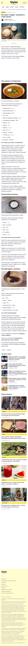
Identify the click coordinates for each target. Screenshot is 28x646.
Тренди (7, 6)
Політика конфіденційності (7, 593)
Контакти (3, 582)
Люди (3, 6)
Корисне (12, 6)
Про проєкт (3, 579)
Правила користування (6, 589)
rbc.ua (24, 2)
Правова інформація (6, 591)
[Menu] (2, 2)
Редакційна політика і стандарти (8, 580)
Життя (6, 9)
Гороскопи (22, 6)
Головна (2, 9)
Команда (3, 584)
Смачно (16, 6)
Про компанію (4, 586)
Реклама (3, 587)
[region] (14, 69)
